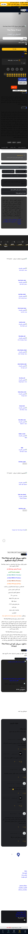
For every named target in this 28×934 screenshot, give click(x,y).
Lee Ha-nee (22, 322)
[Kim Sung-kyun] (22, 300)
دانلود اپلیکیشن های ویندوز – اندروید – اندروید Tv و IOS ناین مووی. (12, 222)
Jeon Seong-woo (22, 364)
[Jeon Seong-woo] (22, 356)
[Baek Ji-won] (22, 426)
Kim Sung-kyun (22, 308)
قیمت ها (24, 873)
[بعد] (24, 463)
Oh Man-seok (22, 462)
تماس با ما (24, 875)
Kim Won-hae (22, 420)
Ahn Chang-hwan (22, 350)
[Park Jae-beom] (22, 486)
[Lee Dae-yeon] (22, 286)
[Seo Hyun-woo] (22, 272)
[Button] (20, 13)
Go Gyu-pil (22, 378)
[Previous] (26, 463)
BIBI (22, 448)
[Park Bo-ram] (22, 500)
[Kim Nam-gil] (22, 328)
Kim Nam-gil (22, 336)
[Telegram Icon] (3, 897)
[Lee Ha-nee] (22, 314)
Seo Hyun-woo (22, 280)
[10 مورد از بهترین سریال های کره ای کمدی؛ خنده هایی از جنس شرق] (17, 662)
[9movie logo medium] (24, 11)
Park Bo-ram (22, 508)
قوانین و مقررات (23, 888)
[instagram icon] (25, 903)
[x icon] (25, 900)
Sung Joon (22, 406)
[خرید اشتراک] (19, 7)
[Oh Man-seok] (22, 454)
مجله (25, 871)
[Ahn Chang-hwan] (22, 342)
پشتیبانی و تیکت (22, 890)
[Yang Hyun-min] (22, 384)
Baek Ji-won (22, 434)
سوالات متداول (23, 886)
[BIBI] (22, 440)
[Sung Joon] (22, 398)
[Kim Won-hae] (22, 412)
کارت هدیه (24, 877)
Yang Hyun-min (22, 392)
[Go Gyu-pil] (22, 370)
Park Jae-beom (22, 495)
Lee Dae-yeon (22, 294)
